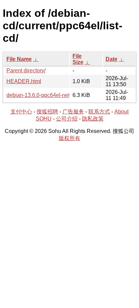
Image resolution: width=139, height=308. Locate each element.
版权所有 (69, 138)
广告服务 (73, 111)
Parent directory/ (26, 70)
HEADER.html (23, 81)
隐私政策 (93, 119)
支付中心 (21, 111)
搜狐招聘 (47, 111)
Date (111, 59)
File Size (78, 59)
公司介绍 (67, 119)
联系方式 (99, 111)
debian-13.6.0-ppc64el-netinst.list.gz (49, 95)
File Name (19, 59)
